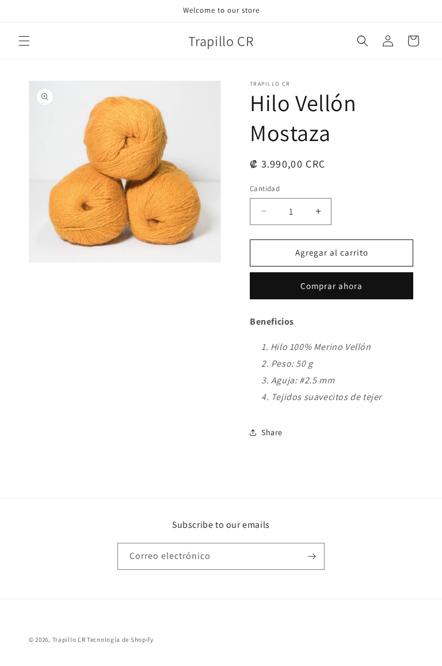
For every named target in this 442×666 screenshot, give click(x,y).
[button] (24, 41)
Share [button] (272, 432)
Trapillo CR (69, 639)
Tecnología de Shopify (120, 639)
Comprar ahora (331, 285)
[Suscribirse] (311, 556)
